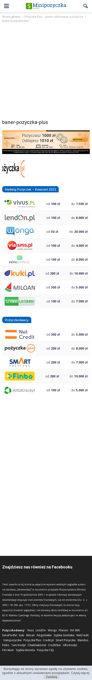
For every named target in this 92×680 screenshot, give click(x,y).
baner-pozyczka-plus (25, 122)
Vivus (30, 630)
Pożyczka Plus (32, 640)
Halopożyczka (12, 640)
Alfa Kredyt (70, 645)
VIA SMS (75, 630)
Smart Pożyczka (65, 640)
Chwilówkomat (37, 645)
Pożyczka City (45, 650)
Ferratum (8, 650)
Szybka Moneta (25, 650)
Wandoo (82, 640)
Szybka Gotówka (64, 635)
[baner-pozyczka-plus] (46, 153)
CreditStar (54, 645)
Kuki (21, 635)
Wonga (52, 630)
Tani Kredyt (18, 645)
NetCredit (82, 635)
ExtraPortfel (9, 635)
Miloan (30, 635)
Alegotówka (44, 635)
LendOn (41, 630)
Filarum (63, 630)
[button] (85, 6)
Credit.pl (48, 640)
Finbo (5, 645)
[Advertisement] (46, 72)
